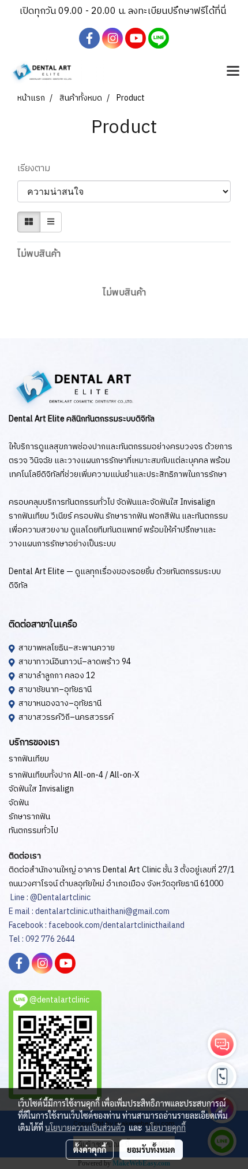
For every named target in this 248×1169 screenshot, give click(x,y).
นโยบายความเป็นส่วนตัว (85, 1127)
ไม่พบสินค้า (39, 254)
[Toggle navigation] (233, 71)
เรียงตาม (37, 169)
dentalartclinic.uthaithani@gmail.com (101, 911)
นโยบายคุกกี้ (165, 1127)
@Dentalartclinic (60, 897)
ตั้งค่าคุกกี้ (89, 1149)
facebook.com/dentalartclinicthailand (116, 925)
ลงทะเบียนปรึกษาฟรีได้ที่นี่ (177, 11)
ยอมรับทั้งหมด (151, 1149)
